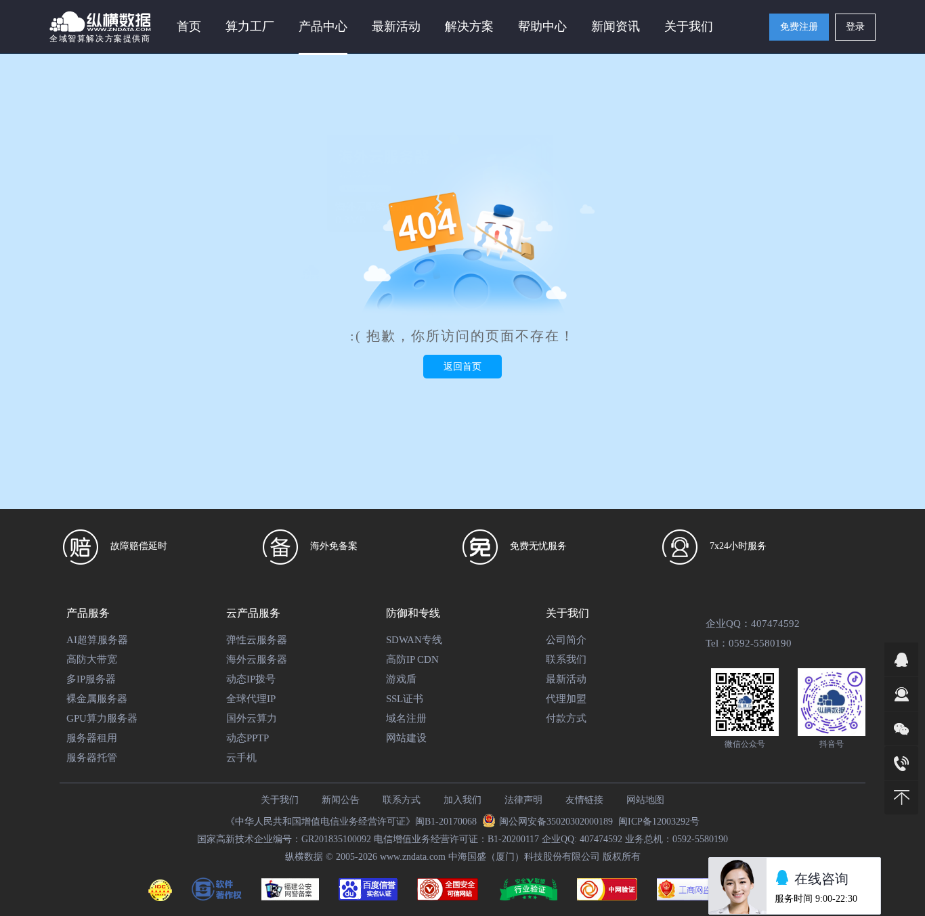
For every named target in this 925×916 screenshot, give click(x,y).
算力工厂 (249, 26)
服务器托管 (91, 757)
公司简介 (566, 639)
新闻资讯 (615, 26)
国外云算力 (251, 718)
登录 (855, 27)
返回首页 (462, 367)
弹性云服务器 (256, 639)
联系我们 (566, 659)
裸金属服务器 (96, 698)
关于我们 (280, 800)
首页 (189, 26)
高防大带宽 (91, 659)
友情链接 (584, 800)
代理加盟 (566, 698)
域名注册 (406, 718)
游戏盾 (401, 679)
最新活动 (396, 26)
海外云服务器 (256, 659)
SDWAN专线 (414, 639)
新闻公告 (341, 800)
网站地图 (645, 800)
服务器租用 (91, 738)
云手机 (241, 757)
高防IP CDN (412, 659)
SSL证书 (404, 698)
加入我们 (462, 800)
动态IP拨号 (251, 679)
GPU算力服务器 (101, 718)
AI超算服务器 (97, 639)
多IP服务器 (91, 679)
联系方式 (402, 800)
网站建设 (406, 738)
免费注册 (799, 27)
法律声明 (523, 800)
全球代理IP (251, 698)
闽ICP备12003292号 (659, 821)
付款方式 (566, 718)
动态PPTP (247, 738)
